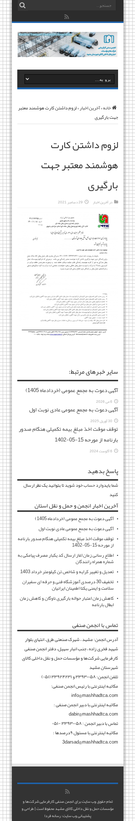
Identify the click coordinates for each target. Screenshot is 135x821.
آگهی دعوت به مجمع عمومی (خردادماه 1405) (72, 390)
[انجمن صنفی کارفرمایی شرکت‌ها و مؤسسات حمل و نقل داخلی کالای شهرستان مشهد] (67, 51)
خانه (107, 108)
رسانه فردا (52, 816)
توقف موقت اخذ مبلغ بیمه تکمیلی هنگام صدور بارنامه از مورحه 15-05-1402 (68, 434)
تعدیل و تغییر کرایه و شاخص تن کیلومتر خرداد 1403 (67, 571)
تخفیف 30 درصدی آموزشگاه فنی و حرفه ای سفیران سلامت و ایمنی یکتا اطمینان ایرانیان (68, 585)
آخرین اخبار (90, 108)
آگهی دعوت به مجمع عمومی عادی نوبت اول (73, 409)
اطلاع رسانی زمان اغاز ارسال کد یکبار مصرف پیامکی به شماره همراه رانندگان (66, 558)
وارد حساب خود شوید (84, 485)
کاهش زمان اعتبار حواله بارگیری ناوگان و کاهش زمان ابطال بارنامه (67, 601)
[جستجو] (22, 5)
